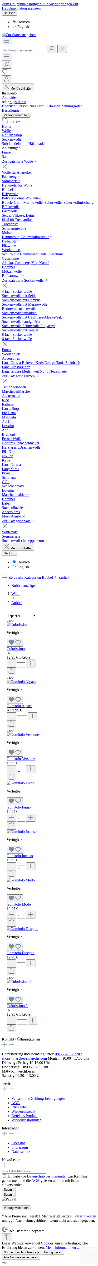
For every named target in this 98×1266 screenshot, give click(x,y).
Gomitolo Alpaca (19, 706)
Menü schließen (21, 88)
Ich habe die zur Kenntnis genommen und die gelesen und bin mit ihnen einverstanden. (45, 1180)
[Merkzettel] (5, 73)
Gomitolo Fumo (19, 807)
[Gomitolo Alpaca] (21, 682)
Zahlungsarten (72, 106)
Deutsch (23, 22)
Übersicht (9, 106)
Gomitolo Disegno (20, 953)
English (23, 27)
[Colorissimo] (18, 624)
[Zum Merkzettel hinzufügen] (15, 643)
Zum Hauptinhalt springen (22, 4)
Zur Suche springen (57, 4)
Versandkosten (85, 1216)
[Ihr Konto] (6, 79)
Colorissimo (16, 649)
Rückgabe (19, 1107)
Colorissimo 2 (17, 1006)
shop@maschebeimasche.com (25, 1058)
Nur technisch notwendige (21, 1252)
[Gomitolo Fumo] (20, 783)
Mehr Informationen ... (63, 1247)
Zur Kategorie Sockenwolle (23, 280)
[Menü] (6, 41)
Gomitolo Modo (19, 904)
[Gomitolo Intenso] (22, 832)
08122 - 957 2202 (68, 1054)
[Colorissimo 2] (19, 982)
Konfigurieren (53, 1252)
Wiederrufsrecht (23, 1111)
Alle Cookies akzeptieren (21, 1257)
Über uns (18, 1143)
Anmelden (10, 97)
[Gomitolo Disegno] (22, 929)
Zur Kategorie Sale (16, 521)
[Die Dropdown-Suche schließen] (62, 49)
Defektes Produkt (24, 1116)
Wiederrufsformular (26, 1120)
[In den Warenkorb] (11, 671)
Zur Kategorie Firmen (19, 376)
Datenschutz (20, 1152)
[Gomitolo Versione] (23, 734)
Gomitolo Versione (21, 759)
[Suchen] (51, 49)
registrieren (18, 102)
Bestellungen (11, 110)
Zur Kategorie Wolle (18, 161)
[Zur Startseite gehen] (19, 35)
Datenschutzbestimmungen (47, 1176)
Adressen (53, 106)
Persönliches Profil (31, 106)
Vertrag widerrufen (16, 115)
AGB (15, 1103)
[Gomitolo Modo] (21, 880)
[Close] (4, 1263)
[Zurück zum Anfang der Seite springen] (6, 1237)
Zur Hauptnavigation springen (40, 6)
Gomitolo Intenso (20, 856)
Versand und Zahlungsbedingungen (38, 1098)
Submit (9, 1189)
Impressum (19, 1147)
